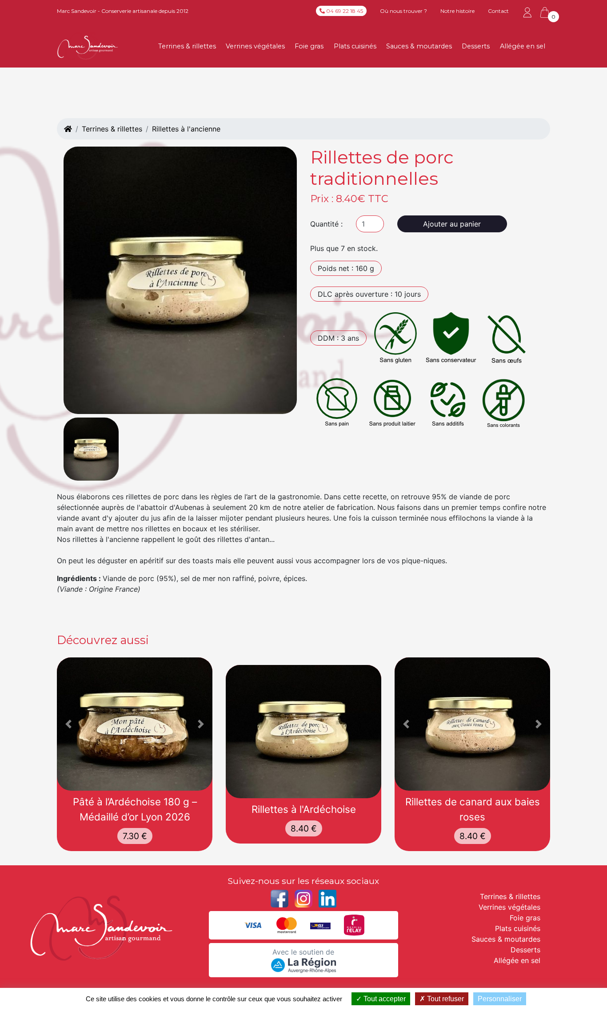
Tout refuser (444, 999)
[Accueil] (68, 128)
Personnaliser (500, 999)
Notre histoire (457, 11)
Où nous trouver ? (403, 11)
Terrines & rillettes (187, 46)
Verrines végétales (255, 46)
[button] (68, 724)
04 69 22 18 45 (344, 11)
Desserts (476, 46)
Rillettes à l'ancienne (186, 128)
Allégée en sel (522, 46)
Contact (498, 11)
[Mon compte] (527, 11)
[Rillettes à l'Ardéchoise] (303, 731)
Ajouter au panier (452, 223)
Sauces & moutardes (419, 46)
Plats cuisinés (355, 46)
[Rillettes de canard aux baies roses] (472, 724)
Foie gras (309, 46)
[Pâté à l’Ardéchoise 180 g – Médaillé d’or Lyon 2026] (134, 724)
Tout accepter (384, 999)
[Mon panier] (544, 12)
